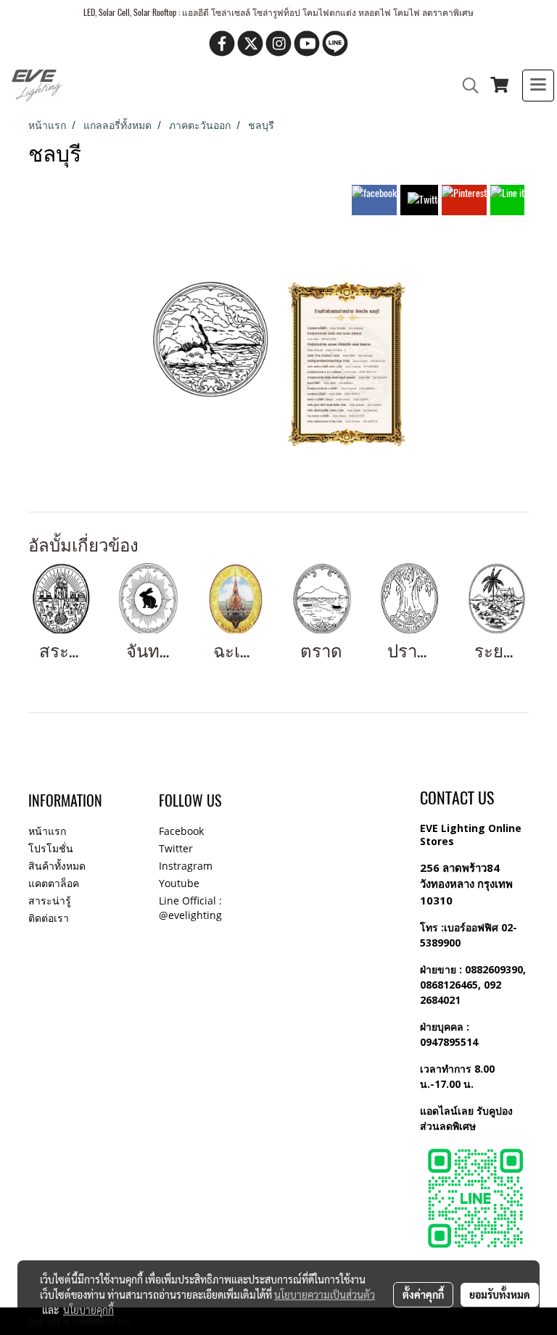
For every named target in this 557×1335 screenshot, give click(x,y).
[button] (465, 85)
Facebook (181, 831)
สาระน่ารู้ (49, 900)
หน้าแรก (47, 831)
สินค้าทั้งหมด (57, 866)
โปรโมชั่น (50, 848)
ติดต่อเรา (48, 918)
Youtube (179, 883)
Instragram (186, 866)
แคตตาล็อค (53, 883)
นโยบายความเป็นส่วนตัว (324, 1294)
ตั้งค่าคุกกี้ (423, 1294)
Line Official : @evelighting (190, 908)
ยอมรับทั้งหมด (499, 1294)
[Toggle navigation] (538, 85)
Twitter (176, 848)
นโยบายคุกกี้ (88, 1309)
